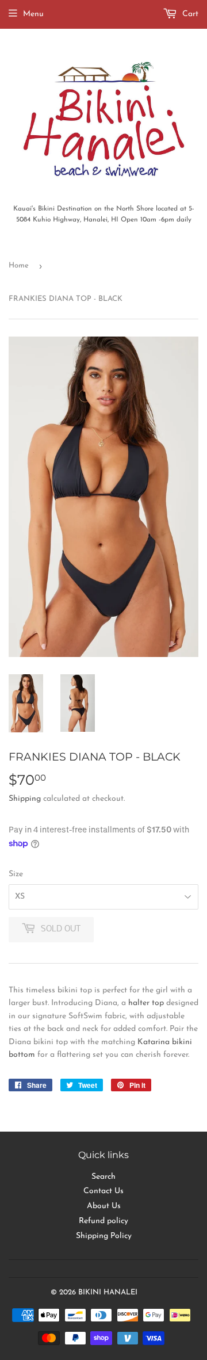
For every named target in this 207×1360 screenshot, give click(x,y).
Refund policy (103, 1221)
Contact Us (103, 1191)
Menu (33, 14)
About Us (104, 1206)
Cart (189, 14)
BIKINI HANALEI (107, 1292)
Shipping (25, 798)
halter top (146, 1003)
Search (103, 1176)
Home (19, 265)
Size (16, 874)
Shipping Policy (104, 1236)
